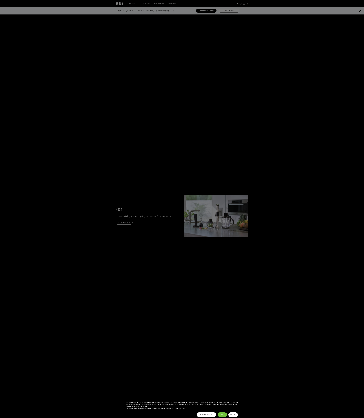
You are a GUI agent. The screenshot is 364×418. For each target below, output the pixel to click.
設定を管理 (233, 414)
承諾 (222, 414)
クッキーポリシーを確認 (178, 408)
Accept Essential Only (206, 414)
